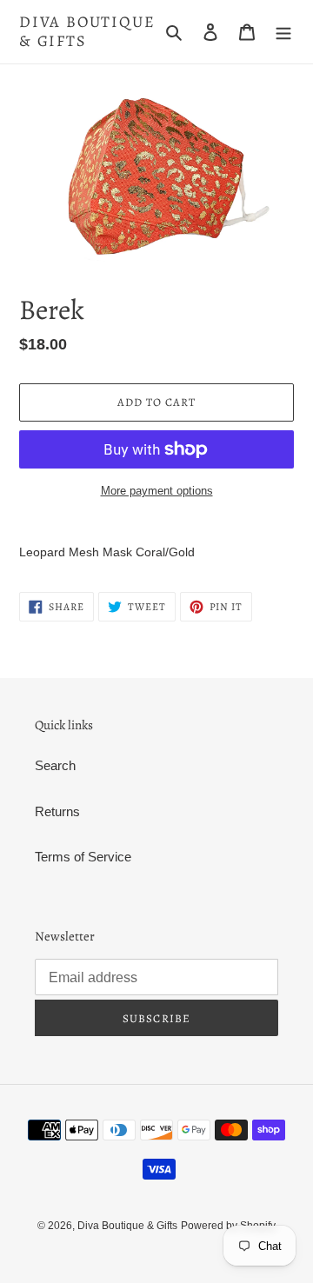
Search (55, 765)
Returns (57, 811)
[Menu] (283, 31)
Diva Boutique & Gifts (87, 31)
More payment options (157, 490)
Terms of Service (83, 856)
